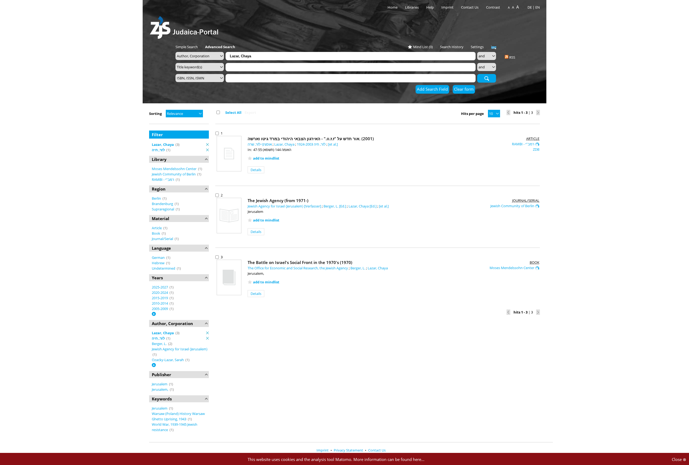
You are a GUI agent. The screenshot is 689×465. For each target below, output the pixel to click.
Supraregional (163, 209)
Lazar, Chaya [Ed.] (363, 206)
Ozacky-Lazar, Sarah (168, 359)
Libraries (412, 7)
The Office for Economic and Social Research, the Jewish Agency (298, 268)
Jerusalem (160, 384)
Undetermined (164, 268)
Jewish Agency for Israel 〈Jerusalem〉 (180, 349)
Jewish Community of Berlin (174, 174)
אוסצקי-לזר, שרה (260, 144)
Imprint (447, 7)
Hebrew (158, 262)
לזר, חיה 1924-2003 (311, 144)
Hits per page (472, 113)
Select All (233, 112)
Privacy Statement (349, 450)
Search (486, 78)
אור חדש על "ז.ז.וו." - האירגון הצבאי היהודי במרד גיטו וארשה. (311, 138)
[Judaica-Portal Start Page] (185, 26)
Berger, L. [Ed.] (335, 206)
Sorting (155, 113)
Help (430, 7)
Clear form (464, 89)
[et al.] (333, 144)
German (159, 257)
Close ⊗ (679, 459)
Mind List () (423, 46)
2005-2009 (160, 308)
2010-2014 (160, 303)
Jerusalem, (160, 389)
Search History (451, 46)
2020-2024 (160, 292)
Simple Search (186, 46)
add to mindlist (266, 158)
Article (157, 228)
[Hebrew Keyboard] (493, 47)
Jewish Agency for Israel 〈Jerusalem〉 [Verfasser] (285, 206)
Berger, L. (159, 343)
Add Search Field (432, 89)
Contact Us (470, 7)
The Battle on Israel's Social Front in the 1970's (300, 262)
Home (393, 7)
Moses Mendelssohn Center (174, 168)
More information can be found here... (388, 459)
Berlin (157, 198)
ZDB (536, 149)
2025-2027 (160, 287)
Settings (477, 46)
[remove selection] (207, 144)
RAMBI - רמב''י (163, 179)
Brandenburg (163, 203)
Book (156, 233)
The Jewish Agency (278, 200)
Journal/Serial (163, 238)
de (530, 7)
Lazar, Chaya (284, 144)
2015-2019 (160, 297)
